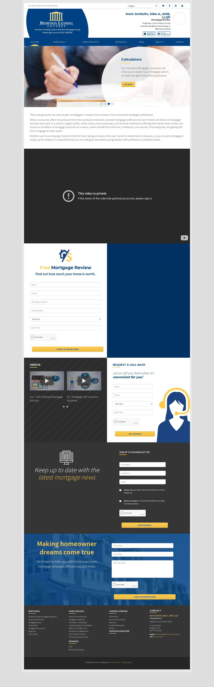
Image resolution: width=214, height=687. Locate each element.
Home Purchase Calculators (78, 637)
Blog (141, 42)
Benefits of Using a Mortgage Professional (42, 616)
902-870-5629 (164, 29)
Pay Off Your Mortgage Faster (78, 631)
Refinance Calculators (76, 650)
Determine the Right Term (78, 628)
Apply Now (129, 84)
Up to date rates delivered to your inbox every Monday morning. (144, 502)
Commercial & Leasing (117, 619)
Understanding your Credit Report (80, 625)
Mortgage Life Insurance (36, 628)
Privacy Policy (127, 662)
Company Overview (118, 611)
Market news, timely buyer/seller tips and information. (144, 491)
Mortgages (58, 42)
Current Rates (33, 634)
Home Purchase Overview (77, 616)
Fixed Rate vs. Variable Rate (78, 622)
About (158, 42)
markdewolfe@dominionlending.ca (155, 26)
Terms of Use (115, 662)
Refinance (120, 42)
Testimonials (113, 616)
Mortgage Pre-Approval (77, 619)
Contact (180, 42)
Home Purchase (90, 42)
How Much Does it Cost (36, 619)
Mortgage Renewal (34, 622)
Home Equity (33, 625)
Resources (112, 622)
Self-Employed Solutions (77, 634)
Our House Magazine (119, 631)
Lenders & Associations (117, 625)
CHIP (70, 647)
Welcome (34, 42)
